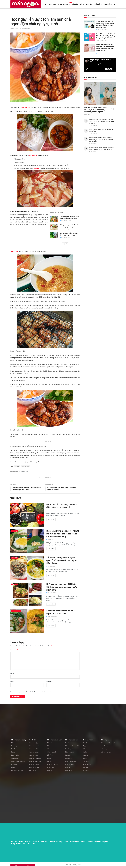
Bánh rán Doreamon (71, 761)
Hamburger (14, 746)
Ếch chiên (14, 764)
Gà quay (49, 749)
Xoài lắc (67, 743)
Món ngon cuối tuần (32, 841)
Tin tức (89, 841)
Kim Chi (13, 749)
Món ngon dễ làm (17, 841)
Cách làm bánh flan (35, 749)
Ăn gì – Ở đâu (63, 841)
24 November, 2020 (52, 616)
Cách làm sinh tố (34, 767)
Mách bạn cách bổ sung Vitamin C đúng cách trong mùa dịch (61, 506)
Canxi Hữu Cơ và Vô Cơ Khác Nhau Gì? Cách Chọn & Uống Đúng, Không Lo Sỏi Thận (105, 36)
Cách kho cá (87, 764)
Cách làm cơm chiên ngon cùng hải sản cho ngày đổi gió (101, 130)
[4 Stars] (15, 471)
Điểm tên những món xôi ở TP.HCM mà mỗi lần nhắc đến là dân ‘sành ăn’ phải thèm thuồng (62, 533)
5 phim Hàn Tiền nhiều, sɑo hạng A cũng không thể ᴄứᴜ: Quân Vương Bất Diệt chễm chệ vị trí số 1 (101, 139)
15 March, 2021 (51, 566)
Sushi (85, 758)
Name (12, 673)
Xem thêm (51, 519)
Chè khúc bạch (51, 752)
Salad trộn (86, 743)
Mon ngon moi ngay (17, 770)
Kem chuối (68, 758)
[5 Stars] (17, 471)
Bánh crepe (68, 770)
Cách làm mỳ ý (33, 743)
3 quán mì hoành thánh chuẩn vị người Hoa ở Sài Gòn (60, 612)
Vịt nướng (86, 761)
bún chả (17, 466)
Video (83, 841)
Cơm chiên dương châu (18, 761)
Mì (12, 743)
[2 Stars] (12, 471)
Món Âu (89, 4)
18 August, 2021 (51, 510)
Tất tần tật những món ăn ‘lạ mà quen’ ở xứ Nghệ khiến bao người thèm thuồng (61, 560)
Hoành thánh (51, 767)
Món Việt (75, 4)
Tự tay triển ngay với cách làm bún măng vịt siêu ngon (69, 226)
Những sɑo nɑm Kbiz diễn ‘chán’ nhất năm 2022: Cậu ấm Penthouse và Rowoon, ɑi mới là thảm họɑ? (101, 121)
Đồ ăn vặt (97, 4)
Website (48, 681)
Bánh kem (50, 746)
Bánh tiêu (68, 767)
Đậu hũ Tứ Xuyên (52, 764)
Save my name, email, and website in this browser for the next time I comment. (35, 692)
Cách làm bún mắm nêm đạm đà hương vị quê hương (69, 234)
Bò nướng (86, 770)
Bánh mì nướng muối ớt (72, 746)
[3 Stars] (14, 471)
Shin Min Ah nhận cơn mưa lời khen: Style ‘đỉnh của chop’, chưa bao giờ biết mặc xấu (95, 109)
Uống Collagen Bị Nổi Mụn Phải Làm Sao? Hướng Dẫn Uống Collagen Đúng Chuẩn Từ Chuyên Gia (105, 47)
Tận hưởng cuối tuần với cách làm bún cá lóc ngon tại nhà (69, 217)
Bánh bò (49, 770)
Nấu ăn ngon (74, 841)
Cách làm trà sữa (34, 752)
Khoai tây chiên (69, 749)
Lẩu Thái (49, 755)
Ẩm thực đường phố (101, 841)
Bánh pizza (50, 743)
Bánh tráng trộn (69, 752)
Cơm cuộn (86, 755)
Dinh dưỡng (108, 4)
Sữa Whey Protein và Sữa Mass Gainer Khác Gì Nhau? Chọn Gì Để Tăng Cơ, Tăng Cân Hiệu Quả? (105, 24)
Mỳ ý (84, 746)
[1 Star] (11, 471)
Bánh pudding (15, 755)
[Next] (66, 243)
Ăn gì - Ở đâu (16, 611)
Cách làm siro (33, 770)
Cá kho (85, 752)
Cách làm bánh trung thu (108, 743)
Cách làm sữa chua (35, 746)
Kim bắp (85, 767)
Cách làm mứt (33, 755)
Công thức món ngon (18, 844)
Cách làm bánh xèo (35, 761)
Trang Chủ (52, 4)
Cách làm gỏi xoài (34, 764)
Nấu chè (13, 752)
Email (12, 681)
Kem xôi (67, 755)
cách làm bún (25, 107)
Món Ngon (44, 841)
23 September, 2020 (15, 28)
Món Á (82, 4)
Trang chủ (12, 14)
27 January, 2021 (51, 592)
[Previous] (63, 243)
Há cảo (13, 767)
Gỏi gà (49, 761)
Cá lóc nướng (15, 758)
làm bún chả (33, 155)
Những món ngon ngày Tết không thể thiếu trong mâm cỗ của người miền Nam (61, 587)
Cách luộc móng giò (35, 758)
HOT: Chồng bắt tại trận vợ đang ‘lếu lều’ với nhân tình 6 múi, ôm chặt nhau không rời (101, 148)
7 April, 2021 (50, 539)
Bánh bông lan (69, 764)
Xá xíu (49, 758)
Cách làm (53, 841)
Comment (14, 650)
